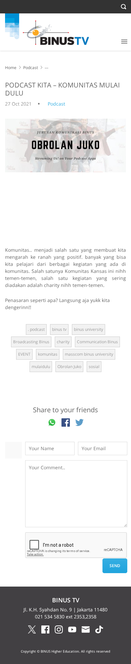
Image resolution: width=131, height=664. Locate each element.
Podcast (30, 67)
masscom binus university (89, 354)
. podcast (36, 329)
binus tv (59, 329)
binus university (88, 329)
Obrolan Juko (69, 366)
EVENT (24, 354)
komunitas (47, 354)
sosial (94, 366)
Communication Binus (97, 342)
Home (10, 67)
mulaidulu (41, 366)
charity (63, 342)
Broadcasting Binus (31, 342)
